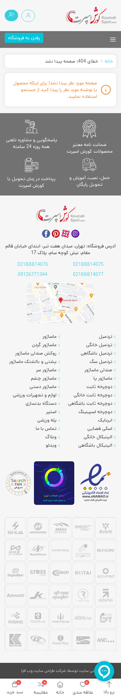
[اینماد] (96, 483)
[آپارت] (66, 234)
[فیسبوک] (46, 234)
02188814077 (88, 274)
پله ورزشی (46, 420)
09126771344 (32, 274)
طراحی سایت (89, 671)
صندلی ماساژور (98, 370)
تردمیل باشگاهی (96, 353)
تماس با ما (46, 428)
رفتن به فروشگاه (24, 37)
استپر (51, 411)
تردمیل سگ (101, 361)
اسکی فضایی (99, 428)
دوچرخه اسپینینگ (95, 411)
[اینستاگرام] (75, 234)
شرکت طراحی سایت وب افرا (43, 671)
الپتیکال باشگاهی (95, 445)
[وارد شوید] (28, 16)
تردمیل (105, 336)
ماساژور (49, 336)
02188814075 (88, 264)
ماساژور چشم (43, 378)
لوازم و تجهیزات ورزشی (34, 395)
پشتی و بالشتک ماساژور (32, 361)
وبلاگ (50, 437)
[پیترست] (56, 234)
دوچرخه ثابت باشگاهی (90, 403)
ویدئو (51, 445)
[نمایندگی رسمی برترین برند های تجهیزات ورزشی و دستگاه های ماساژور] (60, 584)
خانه (109, 61)
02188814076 (32, 264)
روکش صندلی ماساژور (35, 353)
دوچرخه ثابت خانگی (93, 395)
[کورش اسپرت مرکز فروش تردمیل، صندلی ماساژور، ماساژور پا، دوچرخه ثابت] (91, 15)
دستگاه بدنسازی (41, 403)
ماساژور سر (46, 370)
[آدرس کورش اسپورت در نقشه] (60, 303)
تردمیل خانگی (99, 344)
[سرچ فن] (18, 483)
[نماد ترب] (54, 483)
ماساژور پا (102, 378)
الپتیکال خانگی (98, 437)
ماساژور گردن (44, 344)
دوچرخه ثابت (99, 386)
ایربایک (105, 420)
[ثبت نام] (11, 15)
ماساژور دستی (43, 386)
